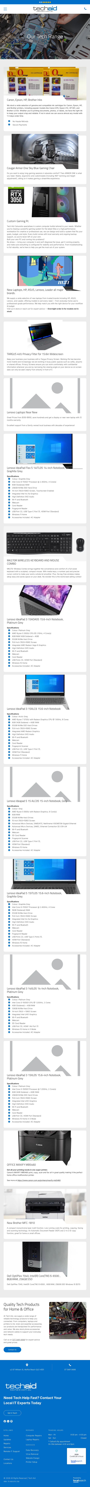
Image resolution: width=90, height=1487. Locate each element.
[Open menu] (5, 9)
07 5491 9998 (70, 1369)
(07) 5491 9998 (18, 1340)
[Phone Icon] (85, 9)
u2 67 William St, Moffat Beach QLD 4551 (27, 1369)
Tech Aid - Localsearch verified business (76, 1456)
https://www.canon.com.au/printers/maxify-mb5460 (39, 1180)
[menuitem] (13, 1435)
